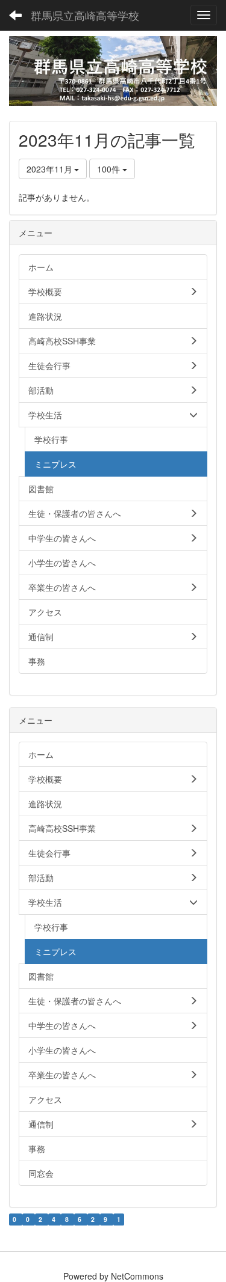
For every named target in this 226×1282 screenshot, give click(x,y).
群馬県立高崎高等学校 (85, 15)
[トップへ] (113, 71)
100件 (109, 169)
